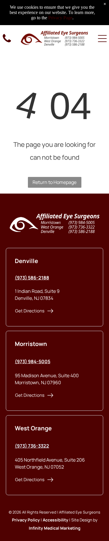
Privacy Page (60, 17)
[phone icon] (6, 42)
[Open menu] (102, 38)
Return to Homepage (54, 182)
